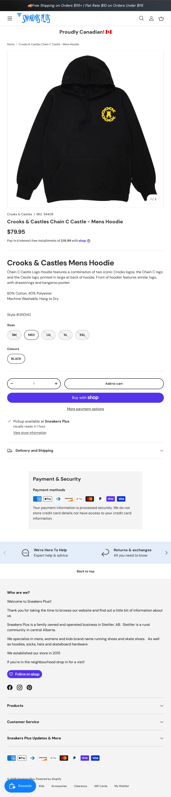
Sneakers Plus (26, 779)
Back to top (85, 571)
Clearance (80, 786)
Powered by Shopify (48, 779)
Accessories (59, 786)
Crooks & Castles (19, 214)
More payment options (85, 409)
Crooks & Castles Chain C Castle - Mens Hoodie (49, 44)
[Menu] (10, 18)
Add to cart (114, 384)
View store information (29, 433)
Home (10, 44)
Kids (41, 786)
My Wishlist (121, 786)
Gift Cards (100, 786)
